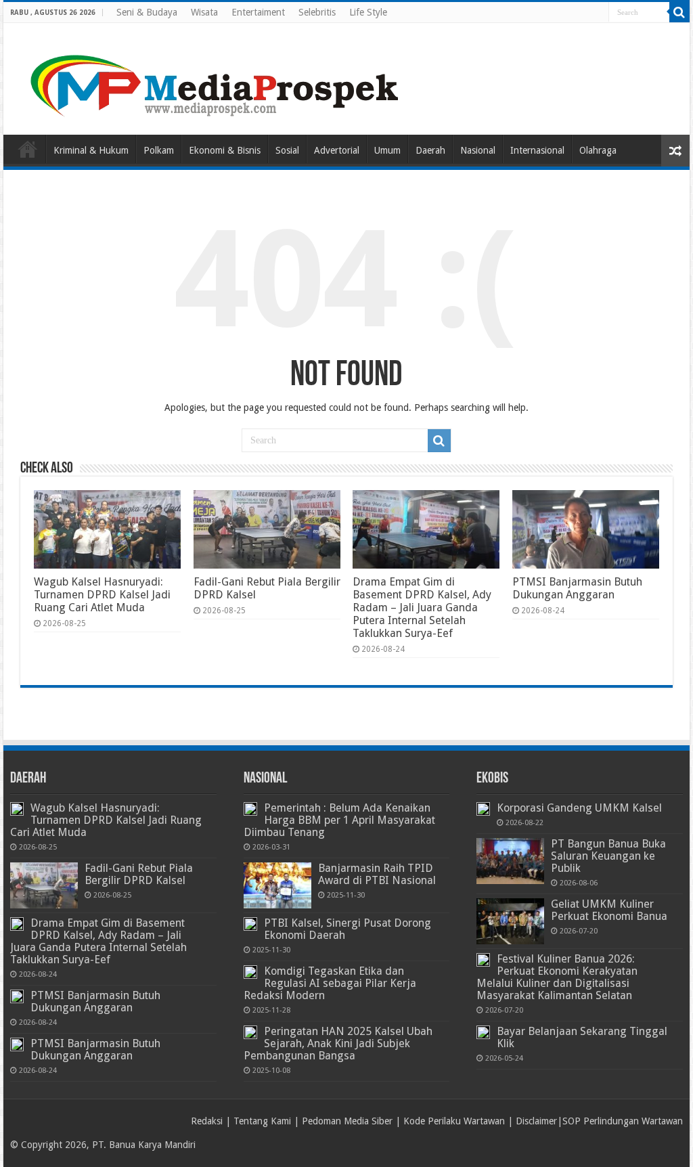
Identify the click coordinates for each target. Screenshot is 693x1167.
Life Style (368, 12)
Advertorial (336, 150)
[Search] (679, 12)
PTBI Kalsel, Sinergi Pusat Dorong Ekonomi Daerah (347, 929)
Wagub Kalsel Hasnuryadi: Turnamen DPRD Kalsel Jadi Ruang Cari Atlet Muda (102, 594)
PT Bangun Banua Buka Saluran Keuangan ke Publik (608, 856)
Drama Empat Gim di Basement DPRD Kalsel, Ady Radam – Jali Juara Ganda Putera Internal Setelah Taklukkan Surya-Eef (422, 607)
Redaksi (207, 1121)
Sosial (287, 150)
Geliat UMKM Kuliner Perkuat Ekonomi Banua (609, 910)
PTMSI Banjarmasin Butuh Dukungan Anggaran (577, 588)
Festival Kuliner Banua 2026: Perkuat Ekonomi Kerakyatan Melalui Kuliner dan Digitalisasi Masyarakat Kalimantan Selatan (557, 977)
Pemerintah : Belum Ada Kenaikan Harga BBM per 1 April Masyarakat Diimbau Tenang (339, 820)
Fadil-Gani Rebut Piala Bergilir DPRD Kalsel (139, 874)
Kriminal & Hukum (91, 150)
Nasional (477, 150)
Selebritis (317, 12)
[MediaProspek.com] (217, 76)
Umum (387, 150)
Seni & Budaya (146, 12)
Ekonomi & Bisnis (225, 150)
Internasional (537, 150)
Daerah (430, 150)
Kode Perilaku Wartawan (454, 1121)
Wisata (204, 12)
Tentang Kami (262, 1121)
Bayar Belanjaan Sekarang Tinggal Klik (582, 1037)
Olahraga (598, 150)
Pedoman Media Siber (347, 1121)
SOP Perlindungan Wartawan (622, 1121)
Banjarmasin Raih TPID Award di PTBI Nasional (377, 874)
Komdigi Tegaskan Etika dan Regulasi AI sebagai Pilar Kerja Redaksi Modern (330, 983)
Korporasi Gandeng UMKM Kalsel (579, 807)
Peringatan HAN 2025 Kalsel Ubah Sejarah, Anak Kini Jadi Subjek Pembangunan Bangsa (338, 1043)
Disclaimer (536, 1121)
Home (27, 149)
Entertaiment (258, 12)
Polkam (158, 150)
